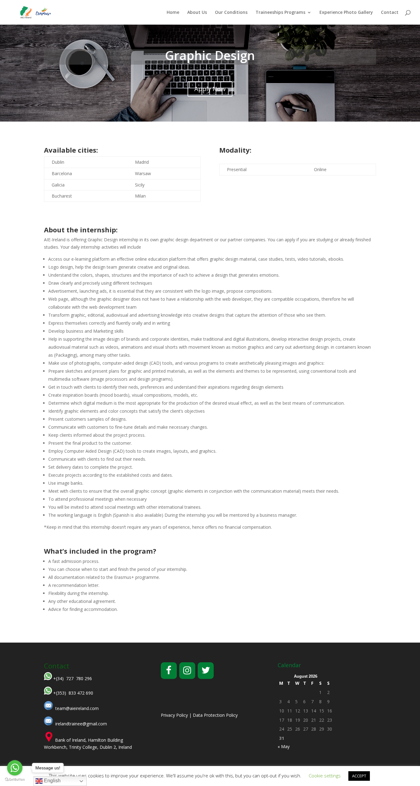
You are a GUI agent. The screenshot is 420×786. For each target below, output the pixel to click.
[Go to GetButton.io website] (15, 780)
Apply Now (210, 89)
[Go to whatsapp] (14, 768)
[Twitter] (206, 670)
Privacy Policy (174, 715)
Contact (389, 12)
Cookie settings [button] (325, 775)
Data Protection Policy (215, 715)
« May (284, 746)
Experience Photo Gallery (346, 12)
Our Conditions (231, 12)
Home (173, 12)
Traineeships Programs (280, 12)
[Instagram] (187, 670)
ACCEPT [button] (359, 776)
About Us (197, 12)
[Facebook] (169, 670)
